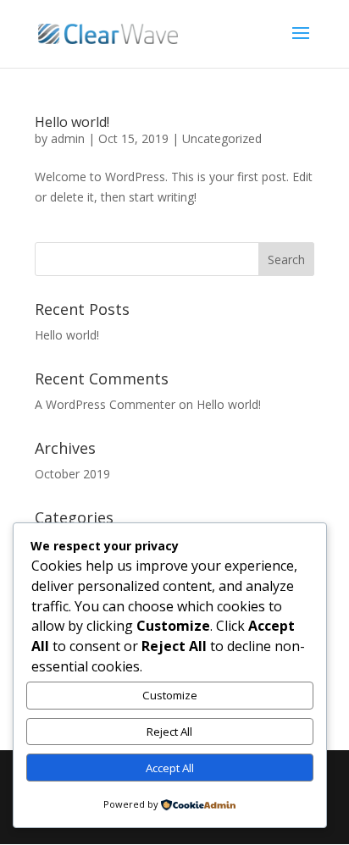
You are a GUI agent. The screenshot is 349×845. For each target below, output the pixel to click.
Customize (169, 695)
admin (68, 138)
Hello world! (72, 122)
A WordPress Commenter (105, 404)
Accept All (170, 768)
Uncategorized (222, 138)
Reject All (169, 731)
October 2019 (72, 474)
